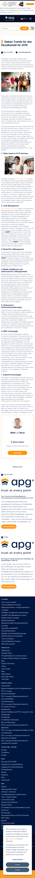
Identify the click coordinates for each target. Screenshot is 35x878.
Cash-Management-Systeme (9, 208)
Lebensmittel (5, 686)
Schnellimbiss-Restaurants (10, 720)
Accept (17, 864)
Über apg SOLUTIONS (8, 762)
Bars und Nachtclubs (8, 722)
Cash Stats (5, 679)
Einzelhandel (5, 717)
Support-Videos (6, 805)
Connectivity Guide (7, 800)
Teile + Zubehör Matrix (9, 797)
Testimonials (5, 780)
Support (4, 787)
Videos (3, 666)
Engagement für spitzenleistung (12, 764)
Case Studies (5, 669)
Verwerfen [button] (17, 12)
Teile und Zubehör (7, 639)
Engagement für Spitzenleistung (12, 767)
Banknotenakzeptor (8, 620)
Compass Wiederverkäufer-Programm (14, 658)
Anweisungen (5, 813)
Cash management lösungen (11, 605)
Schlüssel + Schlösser (8, 792)
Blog (3, 661)
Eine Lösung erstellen (8, 602)
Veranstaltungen (6, 769)
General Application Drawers (11, 641)
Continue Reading (8, 526)
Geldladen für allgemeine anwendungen (14, 613)
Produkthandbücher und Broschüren (14, 656)
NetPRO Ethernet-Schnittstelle (12, 636)
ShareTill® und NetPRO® (9, 628)
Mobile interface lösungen (10, 618)
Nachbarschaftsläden (8, 694)
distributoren (5, 650)
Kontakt (3, 755)
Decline (17, 870)
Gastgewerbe (5, 709)
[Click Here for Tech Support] (32, 28)
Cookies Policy (12, 839)
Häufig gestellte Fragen (9, 789)
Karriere (3, 772)
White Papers (6, 674)
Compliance (5, 752)
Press (3, 777)
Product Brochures (8, 663)
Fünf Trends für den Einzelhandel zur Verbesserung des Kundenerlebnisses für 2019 (17, 497)
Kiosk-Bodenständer (8, 631)
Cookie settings (17, 859)
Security (4, 750)
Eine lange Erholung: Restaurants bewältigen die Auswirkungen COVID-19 (17, 559)
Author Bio (17, 453)
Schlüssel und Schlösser (9, 802)
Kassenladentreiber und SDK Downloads (15, 815)
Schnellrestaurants (7, 701)
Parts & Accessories (8, 644)
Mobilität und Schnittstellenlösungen (13, 633)
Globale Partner (6, 653)
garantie (4, 820)
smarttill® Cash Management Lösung (13, 615)
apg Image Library (7, 677)
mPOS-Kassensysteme (21, 179)
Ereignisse (4, 775)
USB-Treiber (5, 818)
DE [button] (24, 19)
